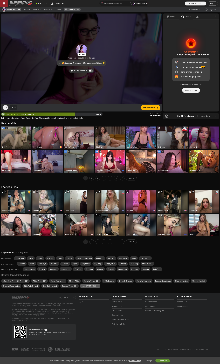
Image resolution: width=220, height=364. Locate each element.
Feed (59, 9)
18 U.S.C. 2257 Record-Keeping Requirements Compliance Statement (182, 349)
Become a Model (151, 302)
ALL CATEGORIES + (90, 286)
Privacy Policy (117, 302)
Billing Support (182, 306)
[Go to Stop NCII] (62, 349)
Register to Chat (191, 90)
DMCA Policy (117, 311)
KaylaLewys (7, 252)
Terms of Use (117, 306)
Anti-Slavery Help (118, 324)
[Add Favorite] (5, 107)
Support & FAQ (182, 302)
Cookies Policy (117, 315)
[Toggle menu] (4, 3)
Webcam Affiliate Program (154, 311)
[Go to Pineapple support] (50, 349)
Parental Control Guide (120, 319)
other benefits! (195, 84)
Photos (48, 9)
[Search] (131, 3)
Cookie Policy (135, 361)
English (65, 297)
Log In (212, 3)
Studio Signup (150, 306)
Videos (37, 9)
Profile (27, 9)
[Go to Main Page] (21, 3)
